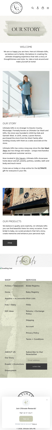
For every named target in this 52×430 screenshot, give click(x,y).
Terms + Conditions (35, 339)
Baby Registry (32, 292)
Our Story (9, 358)
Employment (10, 370)
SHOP (10, 243)
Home (7, 292)
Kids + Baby (10, 305)
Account (30, 326)
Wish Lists (30, 298)
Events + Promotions (14, 364)
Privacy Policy (32, 333)
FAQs (28, 305)
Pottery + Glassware (14, 286)
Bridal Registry (33, 286)
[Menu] (47, 8)
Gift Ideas (9, 311)
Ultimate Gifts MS (29, 428)
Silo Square (20, 158)
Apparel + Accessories (15, 298)
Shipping (30, 320)
